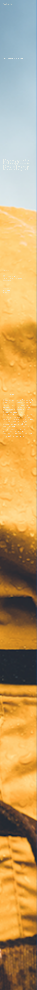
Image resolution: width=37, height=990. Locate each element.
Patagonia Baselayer (15, 58)
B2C (4, 285)
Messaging (7, 288)
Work (4, 58)
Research (6, 292)
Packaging (7, 290)
